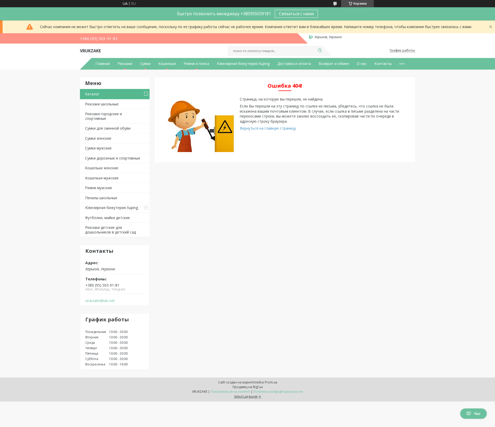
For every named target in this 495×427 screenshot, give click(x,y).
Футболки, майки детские (107, 217)
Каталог (92, 93)
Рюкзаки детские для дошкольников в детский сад (110, 230)
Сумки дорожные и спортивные (112, 158)
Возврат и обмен (334, 63)
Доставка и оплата (294, 63)
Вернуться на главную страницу (268, 128)
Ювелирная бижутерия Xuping (243, 63)
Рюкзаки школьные (102, 104)
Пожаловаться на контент (230, 391)
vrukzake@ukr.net (100, 300)
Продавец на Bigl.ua (248, 387)
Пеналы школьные (101, 197)
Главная (102, 63)
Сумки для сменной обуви (107, 128)
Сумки (145, 63)
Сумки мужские (98, 148)
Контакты (383, 63)
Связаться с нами (296, 13)
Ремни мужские (98, 187)
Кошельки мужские (102, 177)
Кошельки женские (101, 167)
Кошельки (167, 63)
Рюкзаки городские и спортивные (103, 116)
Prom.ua (271, 382)
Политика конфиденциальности (278, 391)
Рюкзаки (125, 63)
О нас (362, 63)
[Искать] (320, 50)
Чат (477, 414)
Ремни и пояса (196, 63)
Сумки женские (98, 138)
